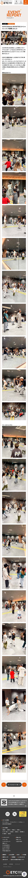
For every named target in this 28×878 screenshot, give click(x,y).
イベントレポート (13, 822)
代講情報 (13, 857)
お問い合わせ (5, 859)
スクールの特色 (5, 820)
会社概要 (5, 864)
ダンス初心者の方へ (6, 845)
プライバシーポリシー (7, 866)
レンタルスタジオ (21, 857)
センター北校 (4, 831)
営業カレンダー (5, 857)
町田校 (13, 829)
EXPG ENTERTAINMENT (6, 824)
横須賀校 (22, 831)
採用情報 (11, 864)
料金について (18, 839)
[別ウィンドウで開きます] (7, 814)
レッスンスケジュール (6, 841)
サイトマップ (17, 864)
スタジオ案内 (5, 827)
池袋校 (3, 829)
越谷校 (9, 833)
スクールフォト (5, 822)
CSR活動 (24, 854)
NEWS (18, 854)
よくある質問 (11, 854)
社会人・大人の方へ (6, 848)
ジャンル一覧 (4, 839)
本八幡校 (4, 833)
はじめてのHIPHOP (6, 847)
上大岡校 (11, 831)
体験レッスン (4, 843)
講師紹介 (4, 854)
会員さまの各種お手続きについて (17, 859)
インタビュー (20, 822)
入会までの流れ (19, 841)
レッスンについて (5, 837)
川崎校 (18, 829)
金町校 (8, 829)
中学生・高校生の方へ (6, 850)
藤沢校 (16, 831)
